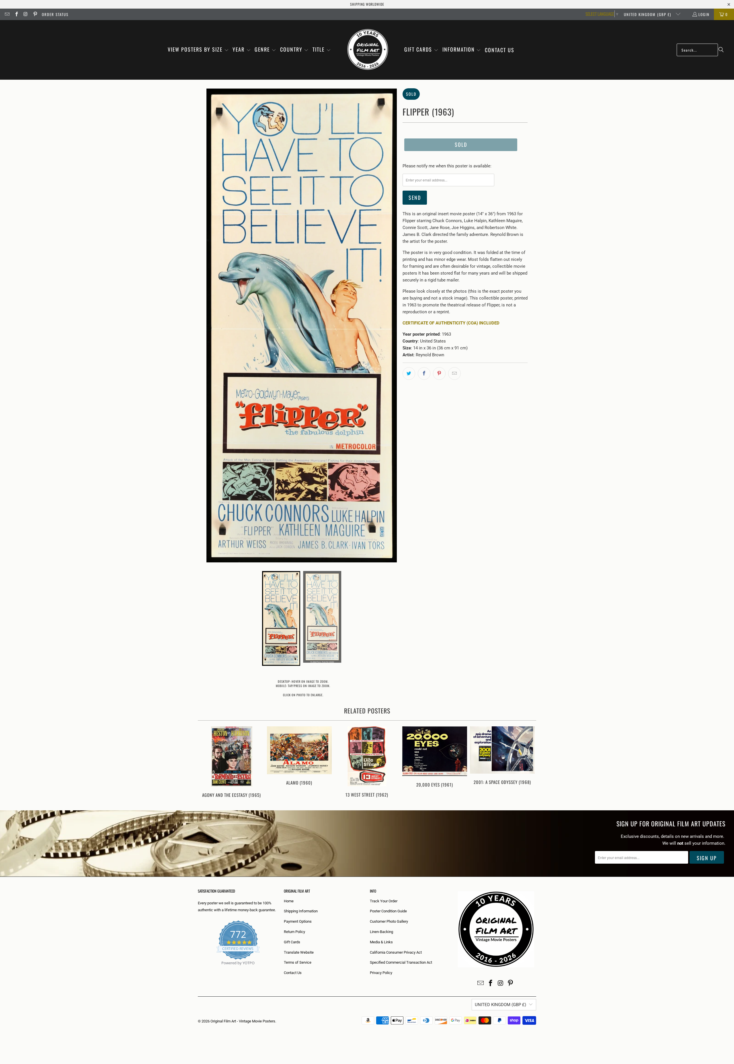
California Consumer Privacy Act (396, 952)
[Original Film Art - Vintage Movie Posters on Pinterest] (34, 14)
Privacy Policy (381, 973)
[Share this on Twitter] (409, 373)
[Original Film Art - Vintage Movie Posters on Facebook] (16, 14)
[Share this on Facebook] (424, 373)
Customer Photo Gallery (389, 921)
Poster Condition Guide (388, 911)
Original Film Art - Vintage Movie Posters (242, 1021)
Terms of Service (297, 962)
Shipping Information (301, 911)
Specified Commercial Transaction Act (401, 962)
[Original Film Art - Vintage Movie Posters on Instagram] (25, 14)
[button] (198, 49)
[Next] (528, 762)
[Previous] (206, 762)
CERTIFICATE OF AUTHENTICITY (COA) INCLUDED (451, 323)
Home (289, 901)
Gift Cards (292, 942)
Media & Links (381, 942)
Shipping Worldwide (367, 4)
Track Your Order (383, 901)
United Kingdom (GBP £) (648, 14)
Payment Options (298, 921)
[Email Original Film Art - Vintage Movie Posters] (6, 14)
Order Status (55, 14)
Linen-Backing (381, 932)
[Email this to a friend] (454, 373)
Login (704, 14)
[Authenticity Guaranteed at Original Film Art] (198, 969)
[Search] (721, 50)
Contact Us (293, 973)
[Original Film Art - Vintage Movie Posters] (367, 50)
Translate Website (299, 952)
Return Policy (294, 932)
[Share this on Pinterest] (439, 373)
